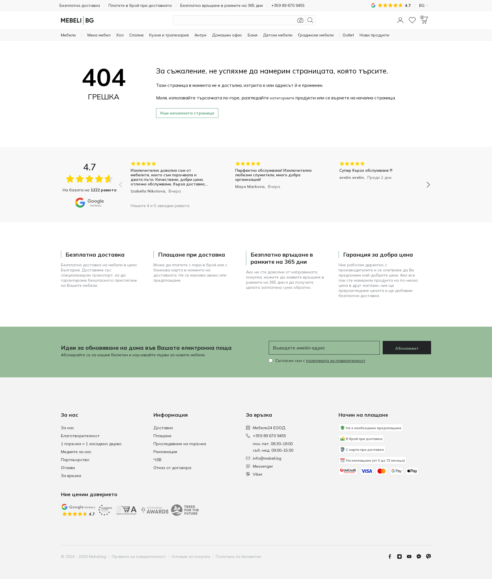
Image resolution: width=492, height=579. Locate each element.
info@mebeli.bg (267, 458)
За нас (67, 427)
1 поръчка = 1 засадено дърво (91, 443)
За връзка (71, 475)
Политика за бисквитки (238, 556)
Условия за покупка (190, 556)
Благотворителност (80, 435)
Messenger (263, 466)
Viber (258, 474)
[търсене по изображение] (300, 20)
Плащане (162, 435)
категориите (282, 98)
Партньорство (75, 459)
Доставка (163, 427)
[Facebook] (392, 556)
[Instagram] (402, 556)
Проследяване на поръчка (179, 443)
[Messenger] (421, 556)
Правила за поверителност (139, 556)
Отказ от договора (172, 467)
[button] (400, 20)
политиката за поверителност (335, 360)
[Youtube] (411, 556)
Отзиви (68, 467)
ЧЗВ (157, 459)
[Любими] (412, 20)
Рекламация (165, 451)
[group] (170, 180)
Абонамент (407, 348)
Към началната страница (187, 113)
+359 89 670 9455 (269, 435)
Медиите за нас (76, 451)
